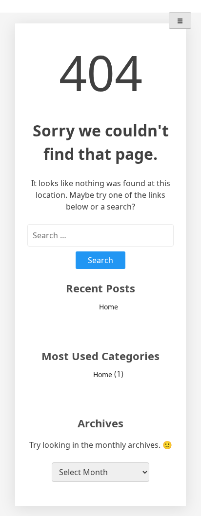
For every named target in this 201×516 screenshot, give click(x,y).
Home (108, 307)
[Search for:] (100, 235)
